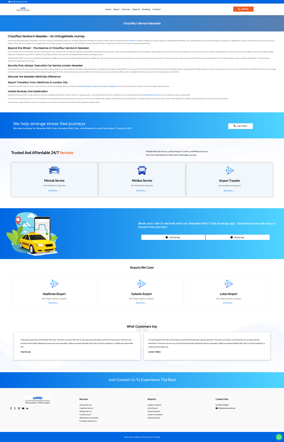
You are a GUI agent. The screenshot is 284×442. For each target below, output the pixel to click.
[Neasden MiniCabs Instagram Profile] (19, 409)
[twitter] (15, 409)
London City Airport (108, 86)
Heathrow (43, 82)
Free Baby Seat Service (88, 421)
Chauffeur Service (86, 408)
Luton (95, 86)
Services (132, 40)
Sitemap (157, 437)
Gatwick (89, 86)
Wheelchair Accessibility (88, 418)
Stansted (82, 86)
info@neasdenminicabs (18, 2)
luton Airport (153, 408)
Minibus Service (85, 411)
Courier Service (85, 414)
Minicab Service (85, 405)
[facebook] (10, 409)
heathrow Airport (154, 405)
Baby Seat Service (151, 95)
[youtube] (23, 409)
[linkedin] (27, 409)
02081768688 (222, 405)
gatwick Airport (154, 411)
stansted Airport (154, 418)
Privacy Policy (147, 437)
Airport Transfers (18, 82)
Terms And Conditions (132, 437)
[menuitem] (108, 10)
